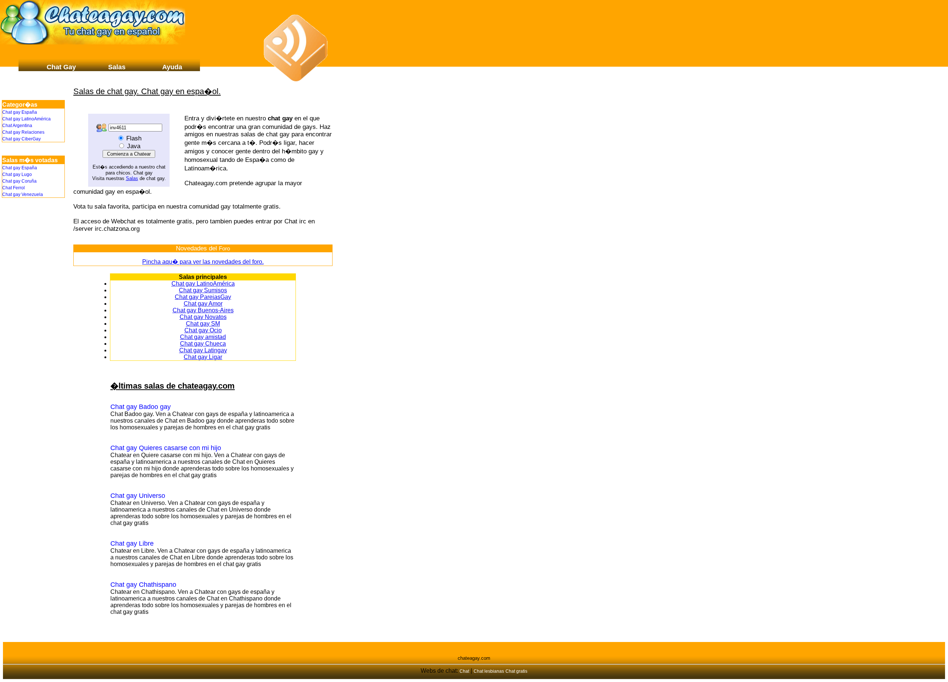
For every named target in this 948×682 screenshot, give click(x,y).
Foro (224, 248)
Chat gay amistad (203, 337)
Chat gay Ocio (203, 330)
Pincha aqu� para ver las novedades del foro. (203, 262)
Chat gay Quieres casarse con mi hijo (165, 448)
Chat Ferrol (13, 187)
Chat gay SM (203, 323)
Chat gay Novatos (203, 317)
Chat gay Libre (132, 543)
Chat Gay (61, 67)
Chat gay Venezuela (22, 194)
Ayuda (172, 67)
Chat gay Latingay (203, 350)
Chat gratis (516, 671)
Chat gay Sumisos (203, 290)
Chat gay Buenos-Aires (203, 310)
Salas (132, 178)
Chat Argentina (17, 125)
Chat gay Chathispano (143, 584)
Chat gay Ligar (203, 357)
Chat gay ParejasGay (203, 297)
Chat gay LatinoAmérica (203, 283)
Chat (464, 671)
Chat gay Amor (203, 303)
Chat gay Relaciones (23, 132)
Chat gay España (19, 112)
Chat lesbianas (489, 671)
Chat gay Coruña (19, 181)
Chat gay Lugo (17, 174)
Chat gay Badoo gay (140, 406)
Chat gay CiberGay (21, 139)
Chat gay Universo (137, 495)
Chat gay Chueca (203, 343)
